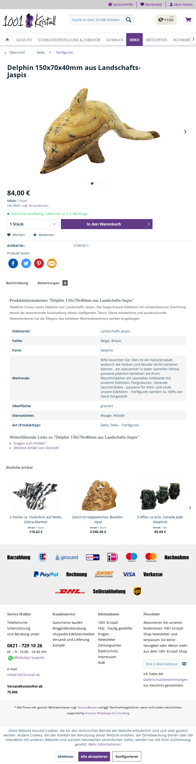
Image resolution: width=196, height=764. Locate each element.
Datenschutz (108, 651)
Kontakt (59, 645)
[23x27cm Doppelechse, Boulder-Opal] (98, 495)
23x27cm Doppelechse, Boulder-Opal (98, 519)
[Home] (7, 39)
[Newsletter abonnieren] (184, 664)
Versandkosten (88, 707)
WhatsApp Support (29, 657)
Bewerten (46, 234)
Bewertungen (52, 283)
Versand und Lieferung (71, 639)
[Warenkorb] (188, 19)
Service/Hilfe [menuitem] (122, 4)
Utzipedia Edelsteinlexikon (74, 634)
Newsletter (106, 639)
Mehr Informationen (104, 744)
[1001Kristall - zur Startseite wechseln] (29, 21)
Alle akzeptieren (94, 756)
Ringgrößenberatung (69, 628)
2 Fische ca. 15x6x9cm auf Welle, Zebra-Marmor (36, 519)
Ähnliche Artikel (19, 467)
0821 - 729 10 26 (24, 645)
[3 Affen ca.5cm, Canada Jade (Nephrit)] (160, 495)
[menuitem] (151, 4)
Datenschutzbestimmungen (165, 679)
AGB (101, 662)
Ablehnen (65, 756)
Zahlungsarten (109, 645)
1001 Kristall (108, 622)
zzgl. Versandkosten (35, 205)
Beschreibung (17, 283)
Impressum (107, 656)
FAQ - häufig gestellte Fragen (115, 631)
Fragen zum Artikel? (29, 443)
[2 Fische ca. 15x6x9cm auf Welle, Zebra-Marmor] (35, 495)
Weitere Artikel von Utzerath (36, 448)
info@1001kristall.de (23, 674)
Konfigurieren (126, 756)
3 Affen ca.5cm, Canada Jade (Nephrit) (160, 519)
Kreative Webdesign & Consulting (107, 713)
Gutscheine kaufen (68, 622)
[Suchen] (129, 19)
